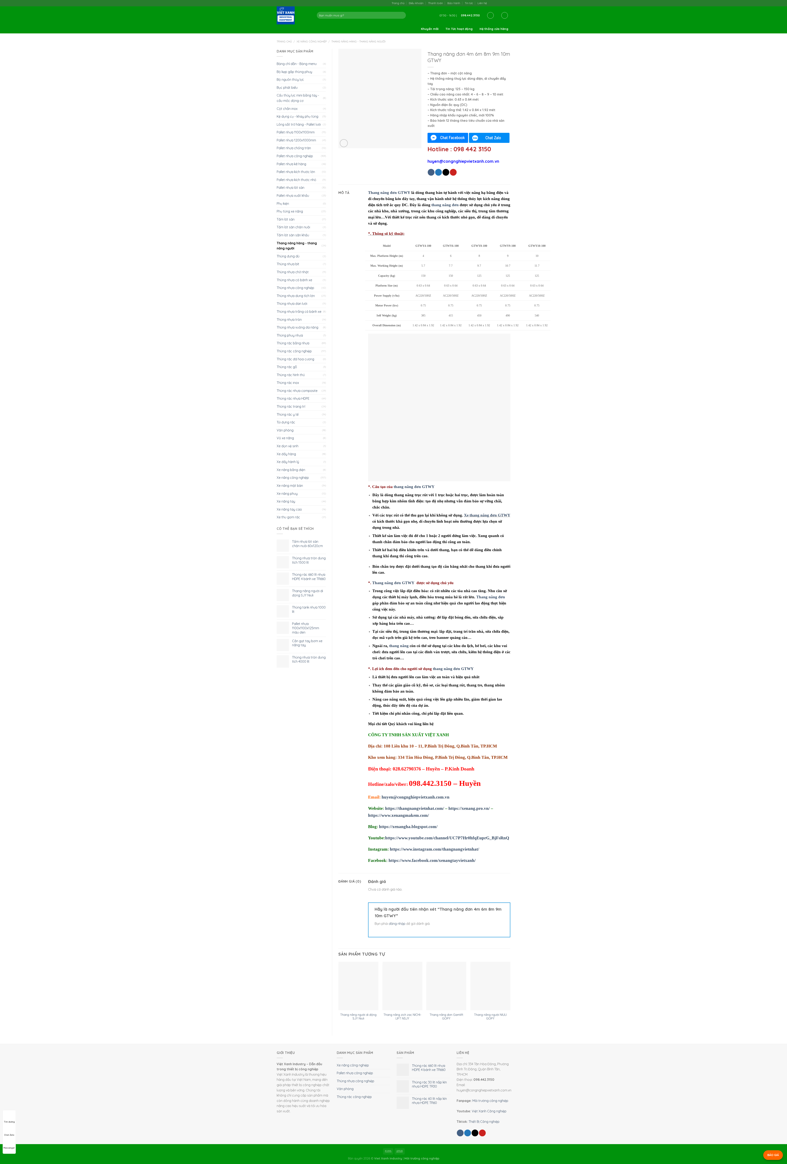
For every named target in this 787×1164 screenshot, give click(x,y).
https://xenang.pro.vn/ (469, 808)
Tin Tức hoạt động (459, 29)
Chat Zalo (9, 1135)
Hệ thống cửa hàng (494, 29)
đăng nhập (397, 924)
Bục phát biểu (287, 87)
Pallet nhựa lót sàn (290, 187)
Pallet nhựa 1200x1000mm (296, 140)
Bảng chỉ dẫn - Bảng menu (297, 64)
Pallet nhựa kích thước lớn (296, 172)
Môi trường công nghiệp (490, 1101)
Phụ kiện (283, 203)
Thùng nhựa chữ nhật (293, 272)
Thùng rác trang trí (291, 406)
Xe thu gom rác (288, 517)
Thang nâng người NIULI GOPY (490, 1017)
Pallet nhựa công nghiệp (295, 156)
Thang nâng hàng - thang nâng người (358, 41)
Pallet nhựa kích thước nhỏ (296, 180)
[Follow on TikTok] (495, 3)
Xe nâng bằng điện (291, 470)
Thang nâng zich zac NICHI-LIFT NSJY (402, 1017)
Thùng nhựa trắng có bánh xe (299, 311)
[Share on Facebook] (431, 172)
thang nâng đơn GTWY (414, 487)
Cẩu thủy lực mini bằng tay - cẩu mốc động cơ (298, 98)
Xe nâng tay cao (289, 509)
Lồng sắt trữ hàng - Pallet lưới (299, 124)
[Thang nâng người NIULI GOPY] (490, 986)
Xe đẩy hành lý (288, 462)
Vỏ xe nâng (285, 438)
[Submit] (402, 15)
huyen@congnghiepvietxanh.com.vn (415, 797)
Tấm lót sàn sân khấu (293, 235)
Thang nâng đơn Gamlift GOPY (446, 1017)
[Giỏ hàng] (504, 15)
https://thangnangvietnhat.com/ (414, 808)
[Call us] (504, 3)
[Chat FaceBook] (448, 138)
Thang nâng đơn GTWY (393, 583)
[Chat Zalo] (489, 138)
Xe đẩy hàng (286, 454)
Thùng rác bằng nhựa (293, 343)
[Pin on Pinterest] (453, 172)
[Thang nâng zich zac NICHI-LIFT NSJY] (402, 986)
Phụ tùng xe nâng (290, 211)
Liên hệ (482, 3)
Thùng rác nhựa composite (297, 391)
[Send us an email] (499, 3)
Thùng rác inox (288, 383)
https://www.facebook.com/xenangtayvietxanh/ (432, 860)
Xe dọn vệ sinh (287, 446)
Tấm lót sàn (286, 219)
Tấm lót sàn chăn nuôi (293, 227)
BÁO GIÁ (773, 1155)
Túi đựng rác (286, 422)
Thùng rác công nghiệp (294, 351)
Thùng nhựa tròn (289, 319)
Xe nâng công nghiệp (312, 41)
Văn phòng (285, 430)
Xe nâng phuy (287, 494)
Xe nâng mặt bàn (290, 486)
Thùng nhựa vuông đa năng (297, 327)
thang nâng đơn (445, 205)
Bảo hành (453, 3)
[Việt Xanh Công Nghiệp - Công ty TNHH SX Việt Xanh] (294, 15)
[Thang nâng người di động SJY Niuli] (358, 986)
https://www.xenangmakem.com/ (398, 815)
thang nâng (399, 646)
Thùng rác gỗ (287, 367)
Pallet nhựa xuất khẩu (293, 195)
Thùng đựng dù (288, 256)
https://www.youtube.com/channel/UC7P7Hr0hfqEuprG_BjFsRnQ (447, 837)
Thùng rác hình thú (291, 375)
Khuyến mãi (430, 29)
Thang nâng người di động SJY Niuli (358, 1017)
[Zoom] (344, 143)
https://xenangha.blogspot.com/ (408, 826)
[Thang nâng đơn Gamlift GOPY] (446, 986)
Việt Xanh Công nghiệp (489, 1111)
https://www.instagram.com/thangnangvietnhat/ (434, 849)
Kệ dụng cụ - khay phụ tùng (297, 116)
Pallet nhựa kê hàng (291, 164)
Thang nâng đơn (490, 597)
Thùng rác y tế (288, 414)
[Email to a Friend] (445, 172)
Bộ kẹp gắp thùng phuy (294, 72)
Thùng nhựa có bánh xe (294, 280)
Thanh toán (435, 3)
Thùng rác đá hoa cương (295, 359)
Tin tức (469, 3)
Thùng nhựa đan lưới (292, 304)
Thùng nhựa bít (288, 264)
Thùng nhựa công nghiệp (295, 288)
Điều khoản (416, 3)
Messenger (9, 1148)
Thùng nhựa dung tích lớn (296, 296)
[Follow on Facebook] (491, 3)
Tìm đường (9, 1122)
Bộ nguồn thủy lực (290, 79)
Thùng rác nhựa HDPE (293, 398)
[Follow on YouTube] (508, 3)
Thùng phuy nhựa (290, 335)
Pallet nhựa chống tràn (294, 148)
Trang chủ (398, 3)
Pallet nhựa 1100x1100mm (296, 132)
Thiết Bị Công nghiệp (484, 1122)
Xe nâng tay (286, 501)
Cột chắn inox (287, 109)
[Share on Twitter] (438, 172)
